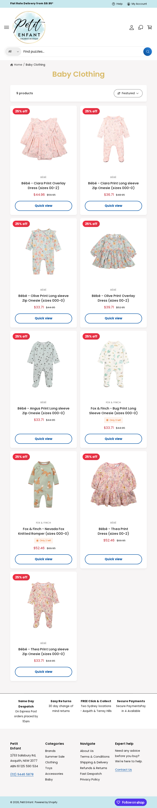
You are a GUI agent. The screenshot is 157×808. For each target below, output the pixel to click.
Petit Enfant (26, 802)
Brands (50, 751)
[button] (6, 27)
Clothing (51, 762)
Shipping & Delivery (94, 762)
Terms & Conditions (95, 757)
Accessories (54, 774)
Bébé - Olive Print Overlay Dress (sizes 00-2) (113, 298)
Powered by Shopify (46, 802)
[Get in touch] (140, 27)
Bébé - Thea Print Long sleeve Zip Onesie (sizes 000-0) (43, 651)
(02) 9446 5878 (22, 774)
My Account (139, 4)
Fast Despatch (91, 774)
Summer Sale (55, 757)
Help (120, 4)
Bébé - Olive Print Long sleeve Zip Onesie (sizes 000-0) (43, 298)
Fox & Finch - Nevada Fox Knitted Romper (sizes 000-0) (43, 531)
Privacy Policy (90, 779)
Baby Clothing (35, 65)
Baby (49, 779)
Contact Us (123, 770)
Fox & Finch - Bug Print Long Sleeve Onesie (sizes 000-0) (113, 410)
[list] (78, 711)
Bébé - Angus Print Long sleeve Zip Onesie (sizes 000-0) (44, 410)
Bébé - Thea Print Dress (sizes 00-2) (113, 531)
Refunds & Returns (93, 768)
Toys (48, 768)
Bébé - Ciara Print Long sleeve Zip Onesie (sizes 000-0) (113, 185)
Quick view (44, 206)
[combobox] (87, 51)
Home (18, 65)
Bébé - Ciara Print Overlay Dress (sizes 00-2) (43, 185)
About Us (87, 751)
